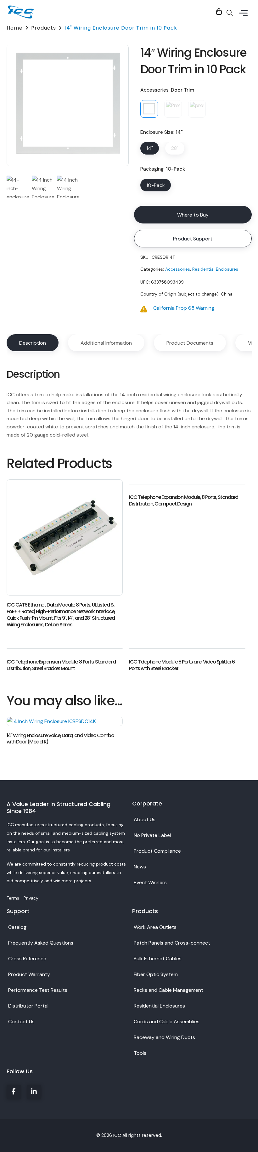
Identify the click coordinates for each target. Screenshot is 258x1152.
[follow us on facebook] (14, 1092)
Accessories (177, 269)
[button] (243, 13)
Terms (13, 898)
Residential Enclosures (215, 269)
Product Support (192, 238)
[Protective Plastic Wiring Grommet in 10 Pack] (197, 109)
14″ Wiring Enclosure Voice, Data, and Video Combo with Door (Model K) (60, 739)
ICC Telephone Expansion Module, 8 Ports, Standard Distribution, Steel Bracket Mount (61, 665)
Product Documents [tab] (189, 343)
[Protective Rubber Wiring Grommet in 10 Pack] (173, 109)
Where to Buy (193, 215)
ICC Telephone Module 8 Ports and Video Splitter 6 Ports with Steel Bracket (182, 665)
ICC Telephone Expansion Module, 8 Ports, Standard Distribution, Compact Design (183, 500)
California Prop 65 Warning (183, 308)
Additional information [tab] (106, 343)
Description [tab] (32, 343)
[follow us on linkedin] (34, 1092)
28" (174, 148)
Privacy (31, 898)
